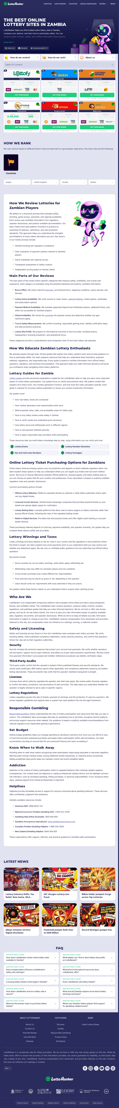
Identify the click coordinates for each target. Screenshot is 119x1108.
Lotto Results (60, 3)
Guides (102, 3)
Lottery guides (15, 378)
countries (49, 315)
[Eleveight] (65, 1091)
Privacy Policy (60, 1037)
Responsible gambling (19, 714)
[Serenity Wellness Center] (89, 1091)
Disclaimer (60, 1041)
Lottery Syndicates (88, 3)
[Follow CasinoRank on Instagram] (89, 1068)
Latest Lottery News (90, 1024)
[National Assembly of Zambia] (30, 1091)
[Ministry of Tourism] (16, 1091)
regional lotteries (75, 299)
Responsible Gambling (60, 1033)
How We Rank (29, 1037)
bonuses (49, 290)
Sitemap (29, 1041)
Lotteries (48, 3)
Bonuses (60, 1024)
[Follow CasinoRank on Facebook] (84, 1068)
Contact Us (29, 1028)
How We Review (29, 1033)
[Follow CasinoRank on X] (95, 1068)
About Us (29, 1024)
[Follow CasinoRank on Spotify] (106, 1068)
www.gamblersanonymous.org (61, 821)
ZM (6, 1068)
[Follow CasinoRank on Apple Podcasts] (112, 1068)
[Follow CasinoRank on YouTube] (101, 1068)
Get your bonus (22, 95)
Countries (73, 3)
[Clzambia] (44, 1091)
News (113, 3)
